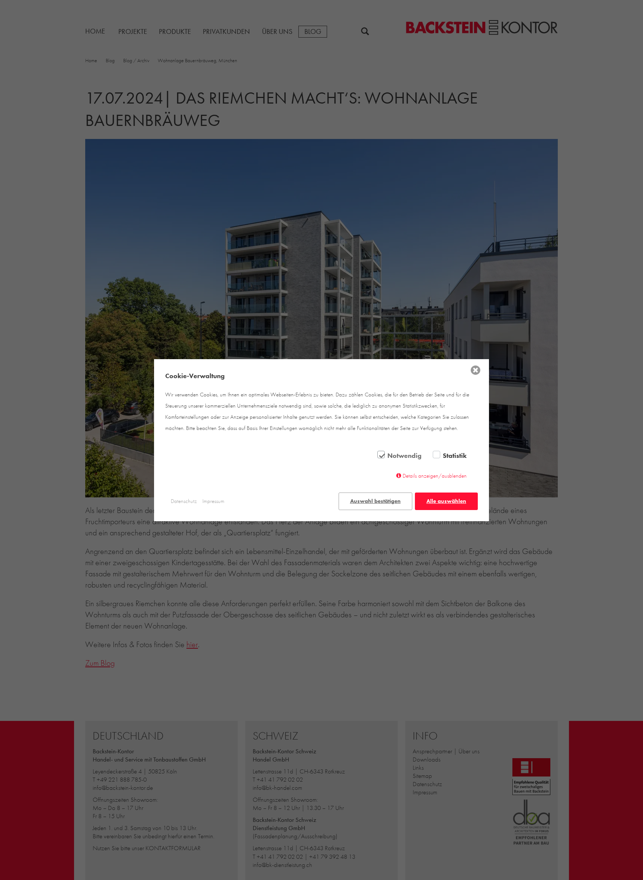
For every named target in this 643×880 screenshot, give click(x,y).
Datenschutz (184, 501)
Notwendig (404, 455)
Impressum (213, 501)
